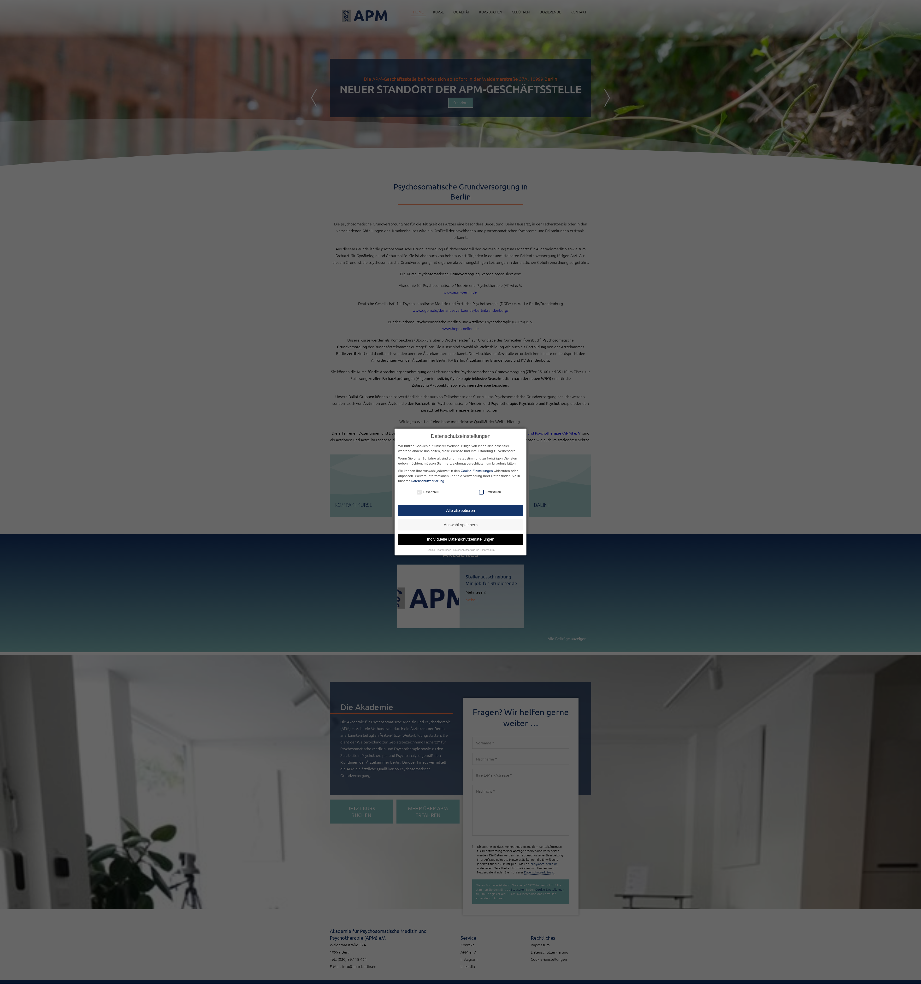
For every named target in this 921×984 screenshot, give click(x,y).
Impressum (488, 549)
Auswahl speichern (461, 525)
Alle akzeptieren (460, 510)
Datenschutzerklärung (427, 481)
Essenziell (431, 492)
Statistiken (493, 492)
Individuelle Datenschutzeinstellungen (460, 539)
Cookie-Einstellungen (477, 471)
